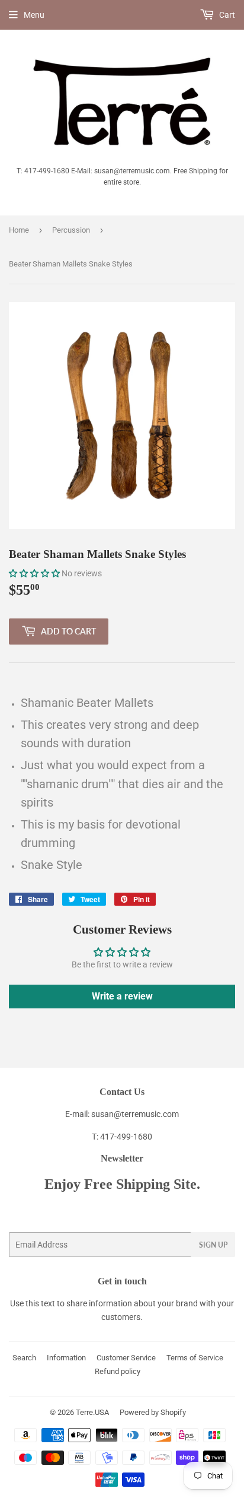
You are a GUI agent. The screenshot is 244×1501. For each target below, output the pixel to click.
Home (19, 230)
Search (24, 1357)
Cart (226, 15)
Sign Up (213, 1244)
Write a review (122, 996)
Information (66, 1357)
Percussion (71, 230)
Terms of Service (194, 1357)
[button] (34, 573)
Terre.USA (92, 1412)
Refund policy (117, 1371)
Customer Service (126, 1357)
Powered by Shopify (153, 1412)
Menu (34, 15)
